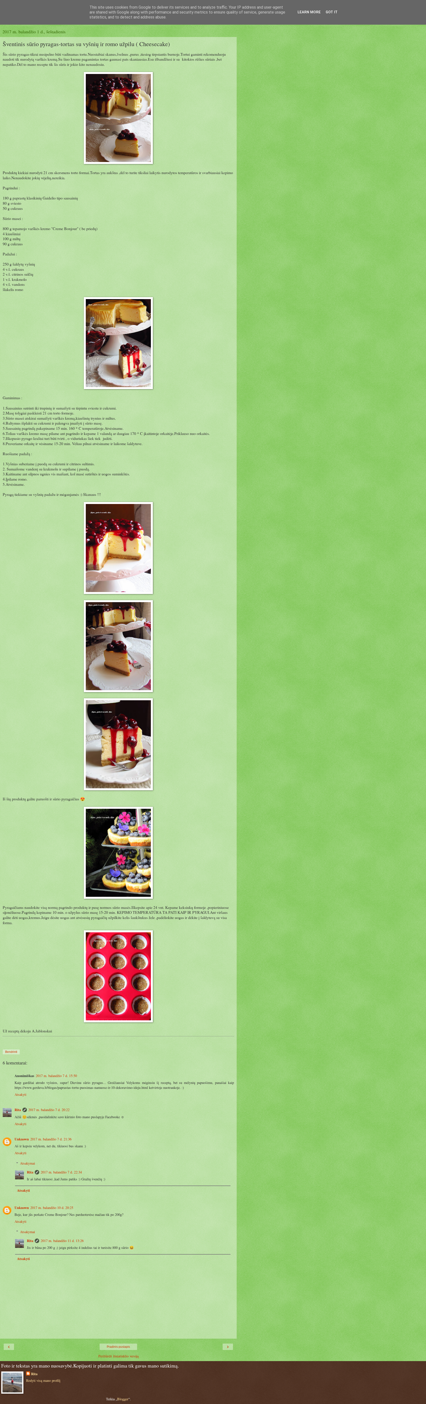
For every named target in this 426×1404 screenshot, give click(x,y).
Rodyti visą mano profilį (43, 1380)
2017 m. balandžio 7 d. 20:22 (49, 1109)
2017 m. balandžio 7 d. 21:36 (50, 1139)
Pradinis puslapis (118, 1347)
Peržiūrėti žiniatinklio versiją (118, 1356)
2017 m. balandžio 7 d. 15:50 (56, 1075)
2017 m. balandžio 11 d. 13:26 (62, 1240)
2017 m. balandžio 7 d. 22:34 (61, 1172)
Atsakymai (27, 1163)
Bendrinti (11, 1052)
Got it (331, 12)
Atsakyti (20, 1094)
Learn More (309, 12)
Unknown (22, 1139)
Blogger (122, 1399)
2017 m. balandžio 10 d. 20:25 (51, 1207)
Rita (18, 1109)
